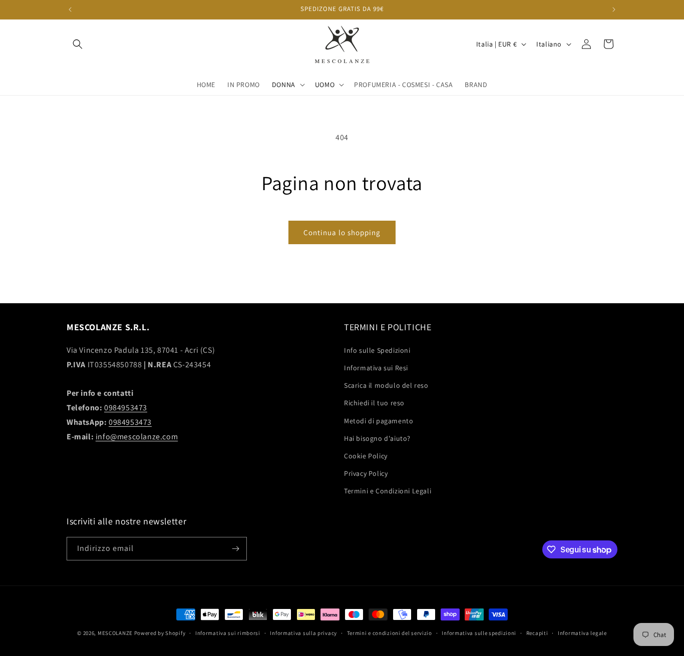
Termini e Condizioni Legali (387, 490)
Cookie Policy (366, 455)
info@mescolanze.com (137, 436)
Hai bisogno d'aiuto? (377, 438)
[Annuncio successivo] (614, 9)
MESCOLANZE (115, 632)
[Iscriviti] (235, 548)
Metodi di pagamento (378, 420)
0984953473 (125, 407)
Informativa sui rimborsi (227, 632)
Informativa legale (582, 632)
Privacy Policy (366, 473)
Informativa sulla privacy (303, 632)
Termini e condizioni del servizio (389, 632)
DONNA (283, 84)
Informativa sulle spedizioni (479, 632)
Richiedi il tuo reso (374, 402)
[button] (78, 44)
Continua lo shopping (342, 232)
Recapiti (537, 632)
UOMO (324, 84)
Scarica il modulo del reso (386, 385)
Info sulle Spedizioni (377, 350)
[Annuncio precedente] (70, 9)
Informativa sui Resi (376, 367)
